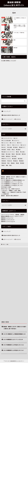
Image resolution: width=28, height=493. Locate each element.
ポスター (4, 145)
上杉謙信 (10, 147)
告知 (18, 151)
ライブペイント (16, 145)
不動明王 (16, 147)
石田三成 (10, 160)
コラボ (16, 138)
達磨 (18, 163)
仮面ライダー (22, 147)
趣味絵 (13, 163)
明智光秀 (8, 156)
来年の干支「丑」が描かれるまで (10, 189)
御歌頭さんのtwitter (7, 218)
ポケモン (19, 142)
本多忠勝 (14, 156)
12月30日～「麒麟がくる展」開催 (10, 190)
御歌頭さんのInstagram (8, 221)
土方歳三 (23, 151)
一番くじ (4, 147)
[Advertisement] (14, 78)
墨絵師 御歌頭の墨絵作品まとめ (11, 115)
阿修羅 (22, 163)
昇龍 (3, 156)
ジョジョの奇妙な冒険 (7, 140)
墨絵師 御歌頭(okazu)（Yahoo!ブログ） (12, 216)
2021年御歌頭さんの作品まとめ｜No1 (12, 185)
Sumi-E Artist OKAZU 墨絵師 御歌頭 (12, 214)
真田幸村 (4, 160)
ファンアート (13, 142)
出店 (13, 149)
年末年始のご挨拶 (6, 187)
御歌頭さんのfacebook (7, 220)
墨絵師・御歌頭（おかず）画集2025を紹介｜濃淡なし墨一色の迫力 (14, 327)
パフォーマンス (5, 142)
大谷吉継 (8, 154)
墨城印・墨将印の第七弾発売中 (10, 195)
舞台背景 (4, 163)
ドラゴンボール (16, 140)
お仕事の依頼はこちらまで (8, 61)
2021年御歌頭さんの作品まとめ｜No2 (12, 184)
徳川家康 (18, 154)
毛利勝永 (20, 158)
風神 (3, 165)
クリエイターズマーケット (7, 138)
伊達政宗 (4, 149)
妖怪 (13, 154)
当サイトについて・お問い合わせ (12, 119)
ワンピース (24, 145)
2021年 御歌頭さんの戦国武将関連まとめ (13, 180)
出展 (9, 149)
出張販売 (18, 149)
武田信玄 (14, 158)
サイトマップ (6, 111)
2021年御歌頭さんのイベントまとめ (11, 182)
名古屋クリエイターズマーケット (8, 151)
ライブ (10, 145)
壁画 (3, 154)
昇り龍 (24, 154)
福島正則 (16, 160)
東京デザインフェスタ (7, 158)
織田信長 (21, 160)
